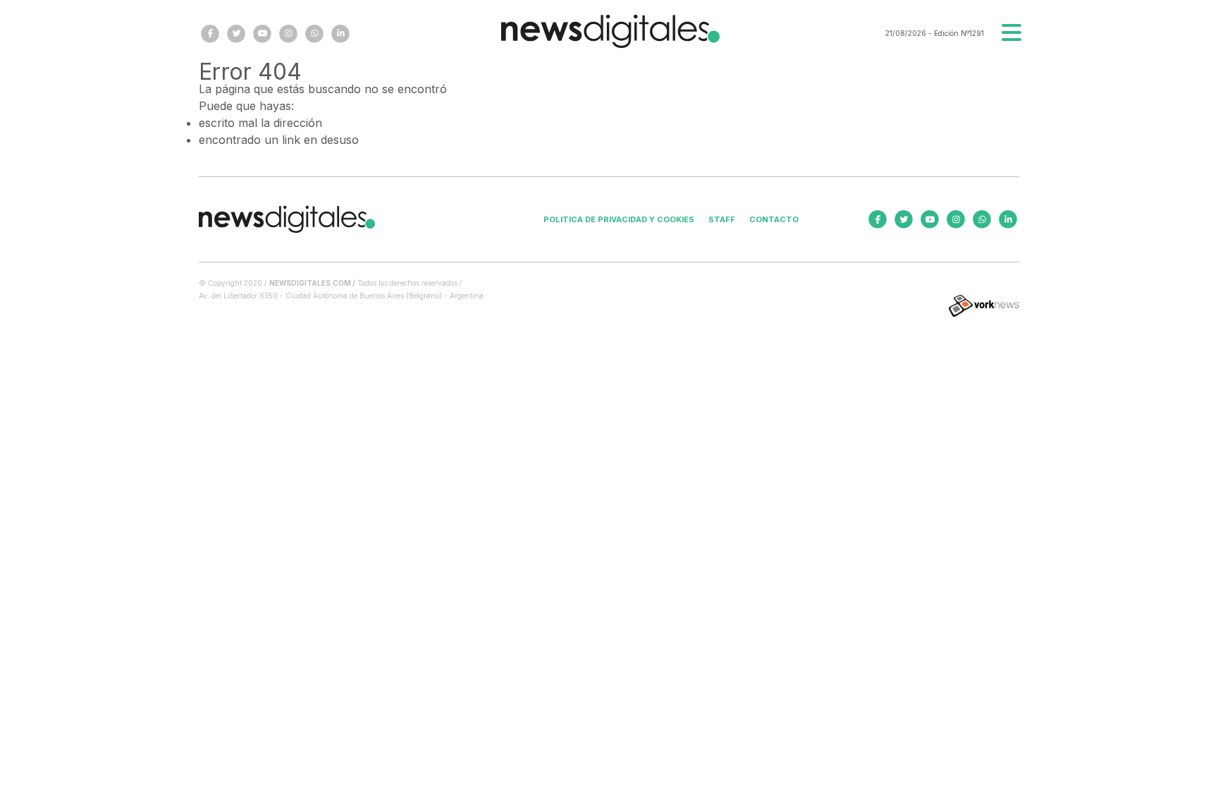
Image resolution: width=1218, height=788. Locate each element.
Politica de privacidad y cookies (618, 219)
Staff (721, 219)
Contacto (774, 219)
